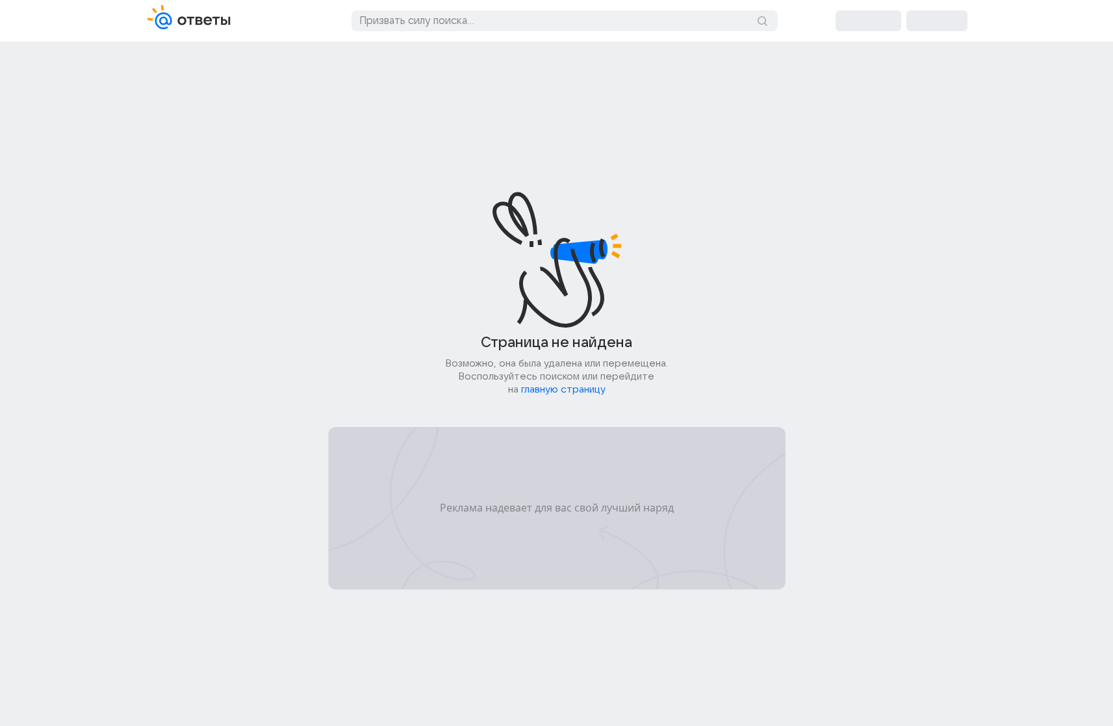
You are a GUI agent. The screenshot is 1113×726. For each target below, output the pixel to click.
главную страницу (563, 389)
